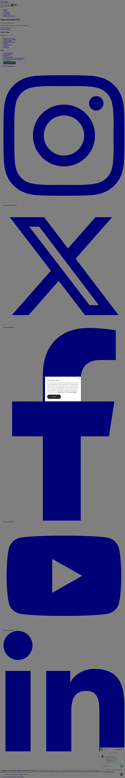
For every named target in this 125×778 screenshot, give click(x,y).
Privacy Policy (61, 392)
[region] (63, 389)
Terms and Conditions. (71, 392)
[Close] (79, 378)
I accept (54, 396)
